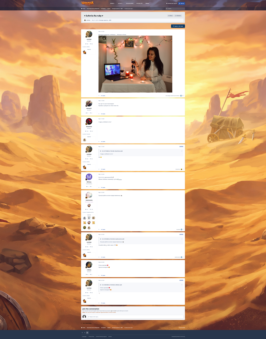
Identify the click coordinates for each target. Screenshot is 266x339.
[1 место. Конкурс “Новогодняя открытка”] (84, 227)
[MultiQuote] (99, 96)
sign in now (113, 310)
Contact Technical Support (101, 336)
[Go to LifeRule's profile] (89, 264)
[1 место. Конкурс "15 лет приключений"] (93, 222)
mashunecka (89, 200)
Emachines (89, 126)
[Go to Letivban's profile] (85, 20)
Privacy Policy (91, 336)
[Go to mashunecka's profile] (89, 195)
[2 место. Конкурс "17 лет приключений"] (89, 218)
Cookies (110, 336)
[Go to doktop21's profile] (89, 103)
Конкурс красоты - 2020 (105, 20)
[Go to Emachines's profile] (89, 121)
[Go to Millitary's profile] (89, 177)
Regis (169, 95)
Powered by (178, 336)
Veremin (172, 95)
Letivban (88, 20)
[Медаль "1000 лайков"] (84, 218)
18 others (177, 95)
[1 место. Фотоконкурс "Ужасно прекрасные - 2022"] (84, 52)
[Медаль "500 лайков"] (84, 139)
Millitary (89, 182)
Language (84, 336)
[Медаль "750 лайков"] (93, 218)
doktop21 (89, 108)
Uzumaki (178, 229)
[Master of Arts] (89, 222)
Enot (166, 95)
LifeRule (89, 270)
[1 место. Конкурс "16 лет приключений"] (84, 222)
